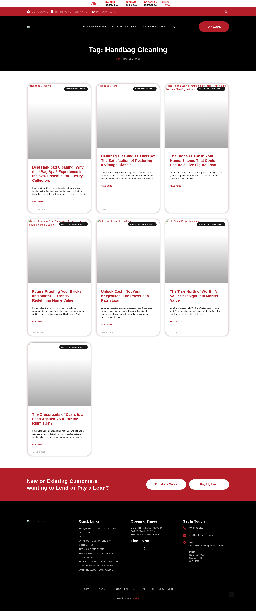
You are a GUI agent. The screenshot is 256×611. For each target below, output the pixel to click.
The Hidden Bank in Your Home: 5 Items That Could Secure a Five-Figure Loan (193, 160)
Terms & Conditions (91, 549)
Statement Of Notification (96, 566)
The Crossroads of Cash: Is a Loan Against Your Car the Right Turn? (57, 419)
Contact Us (86, 545)
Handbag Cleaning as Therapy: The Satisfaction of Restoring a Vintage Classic (128, 160)
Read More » (38, 202)
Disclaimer (86, 557)
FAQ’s (174, 26)
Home (119, 59)
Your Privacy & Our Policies (97, 553)
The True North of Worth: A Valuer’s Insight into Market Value (194, 296)
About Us (85, 532)
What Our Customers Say (95, 541)
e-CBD (136, 598)
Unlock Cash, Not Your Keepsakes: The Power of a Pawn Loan (125, 296)
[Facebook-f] (215, 12)
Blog (163, 26)
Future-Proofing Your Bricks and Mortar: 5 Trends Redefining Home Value (56, 296)
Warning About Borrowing (96, 570)
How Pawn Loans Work (95, 26)
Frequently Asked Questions (97, 528)
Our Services (150, 26)
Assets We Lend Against (125, 26)
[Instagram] (220, 12)
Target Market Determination (98, 561)
